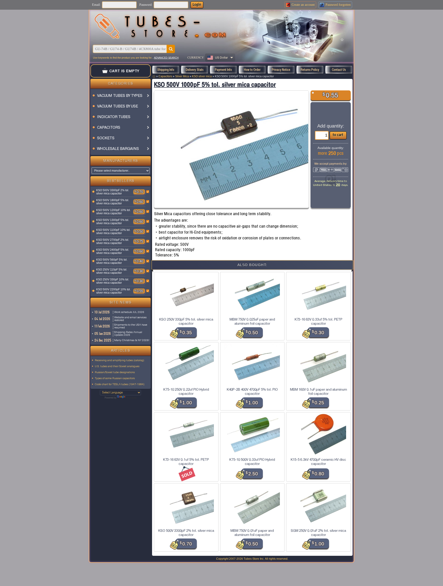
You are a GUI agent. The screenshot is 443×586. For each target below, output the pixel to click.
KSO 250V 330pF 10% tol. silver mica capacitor (112, 281)
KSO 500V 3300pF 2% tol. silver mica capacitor (112, 192)
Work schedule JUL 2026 (129, 312)
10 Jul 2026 (102, 312)
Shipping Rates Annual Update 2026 (128, 333)
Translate (131, 398)
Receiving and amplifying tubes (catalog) (119, 360)
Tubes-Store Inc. (254, 558)
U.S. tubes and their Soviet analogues (117, 366)
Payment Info (223, 70)
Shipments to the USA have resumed (130, 326)
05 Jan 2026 (103, 334)
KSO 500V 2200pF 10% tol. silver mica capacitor (113, 291)
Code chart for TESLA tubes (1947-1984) (119, 384)
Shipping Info (165, 70)
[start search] (171, 49)
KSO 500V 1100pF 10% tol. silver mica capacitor (113, 231)
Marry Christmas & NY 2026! (131, 340)
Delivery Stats (195, 70)
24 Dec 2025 (103, 340)
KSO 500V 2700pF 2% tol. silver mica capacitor (112, 241)
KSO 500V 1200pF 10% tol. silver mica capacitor (113, 211)
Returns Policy (310, 70)
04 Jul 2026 (102, 319)
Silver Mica (182, 76)
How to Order (252, 70)
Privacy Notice (281, 70)
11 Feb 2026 (102, 326)
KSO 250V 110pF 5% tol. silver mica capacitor (111, 271)
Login (197, 5)
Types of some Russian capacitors (115, 378)
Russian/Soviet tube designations (115, 372)
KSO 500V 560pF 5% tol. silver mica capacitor (111, 261)
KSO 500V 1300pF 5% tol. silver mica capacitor (112, 221)
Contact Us (339, 70)
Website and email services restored (130, 319)
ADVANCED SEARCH (166, 57)
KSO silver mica (202, 76)
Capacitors (165, 76)
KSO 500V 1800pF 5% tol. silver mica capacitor (112, 202)
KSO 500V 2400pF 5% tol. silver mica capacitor (112, 251)
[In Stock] (93, 192)
